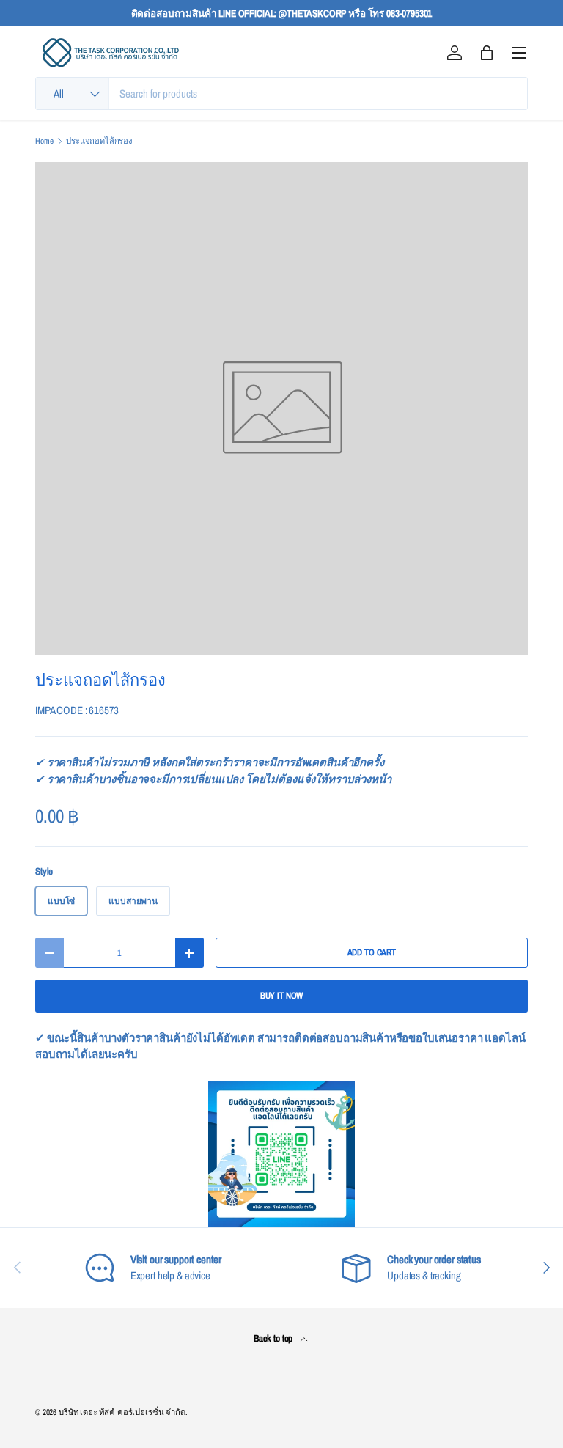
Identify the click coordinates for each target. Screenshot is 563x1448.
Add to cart (371, 952)
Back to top (274, 1338)
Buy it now (281, 996)
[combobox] (281, 93)
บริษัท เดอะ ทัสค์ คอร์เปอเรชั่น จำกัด (122, 1412)
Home (44, 141)
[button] (487, 53)
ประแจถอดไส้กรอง (99, 141)
